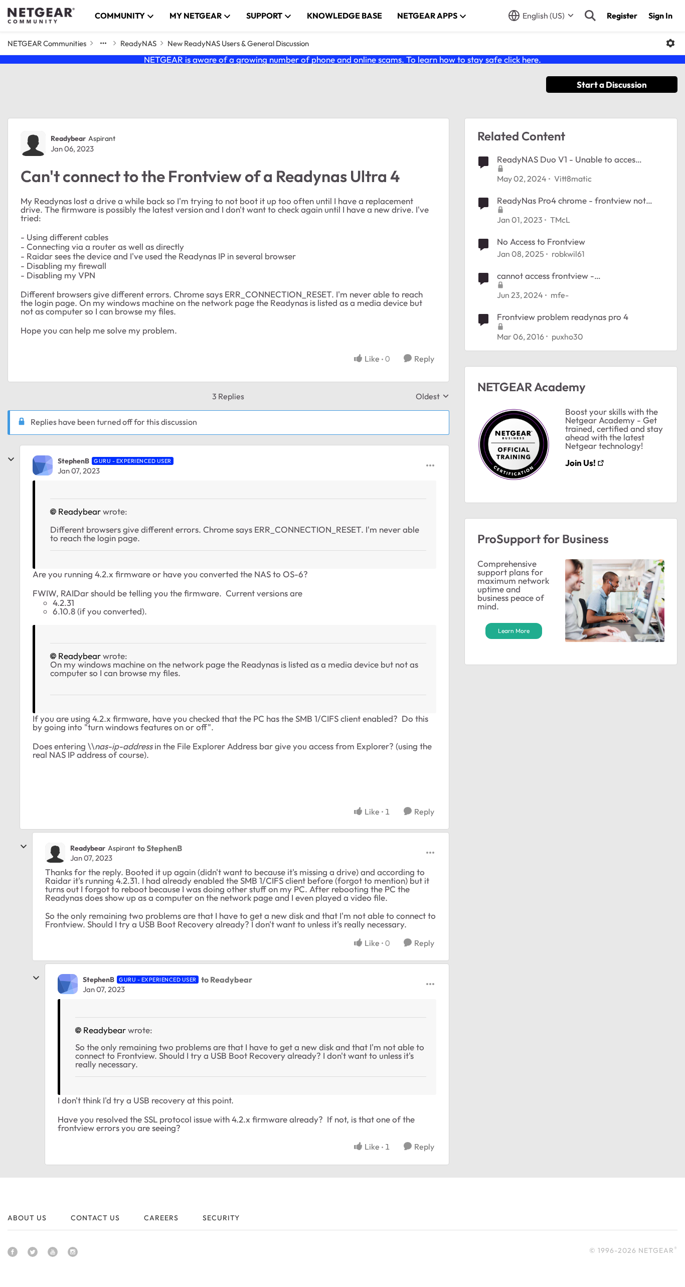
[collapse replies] (11, 459)
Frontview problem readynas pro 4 (562, 316)
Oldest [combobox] (432, 396)
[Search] (590, 16)
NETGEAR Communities (47, 43)
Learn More (514, 630)
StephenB (73, 460)
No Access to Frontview (541, 241)
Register (622, 16)
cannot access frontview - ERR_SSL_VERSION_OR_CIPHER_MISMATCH (580, 275)
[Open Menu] (670, 43)
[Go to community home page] (41, 16)
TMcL (560, 220)
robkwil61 (568, 254)
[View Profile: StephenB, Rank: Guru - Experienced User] (43, 465)
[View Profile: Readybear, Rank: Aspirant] (33, 143)
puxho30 (567, 337)
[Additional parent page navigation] (103, 43)
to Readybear (226, 980)
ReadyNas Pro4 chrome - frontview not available (571, 200)
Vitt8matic (573, 179)
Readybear (68, 138)
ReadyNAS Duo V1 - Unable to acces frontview (566, 159)
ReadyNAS (138, 43)
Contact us (95, 1217)
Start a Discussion (612, 84)
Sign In (660, 16)
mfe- (560, 295)
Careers (161, 1217)
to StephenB (159, 848)
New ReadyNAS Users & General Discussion (238, 43)
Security (221, 1217)
